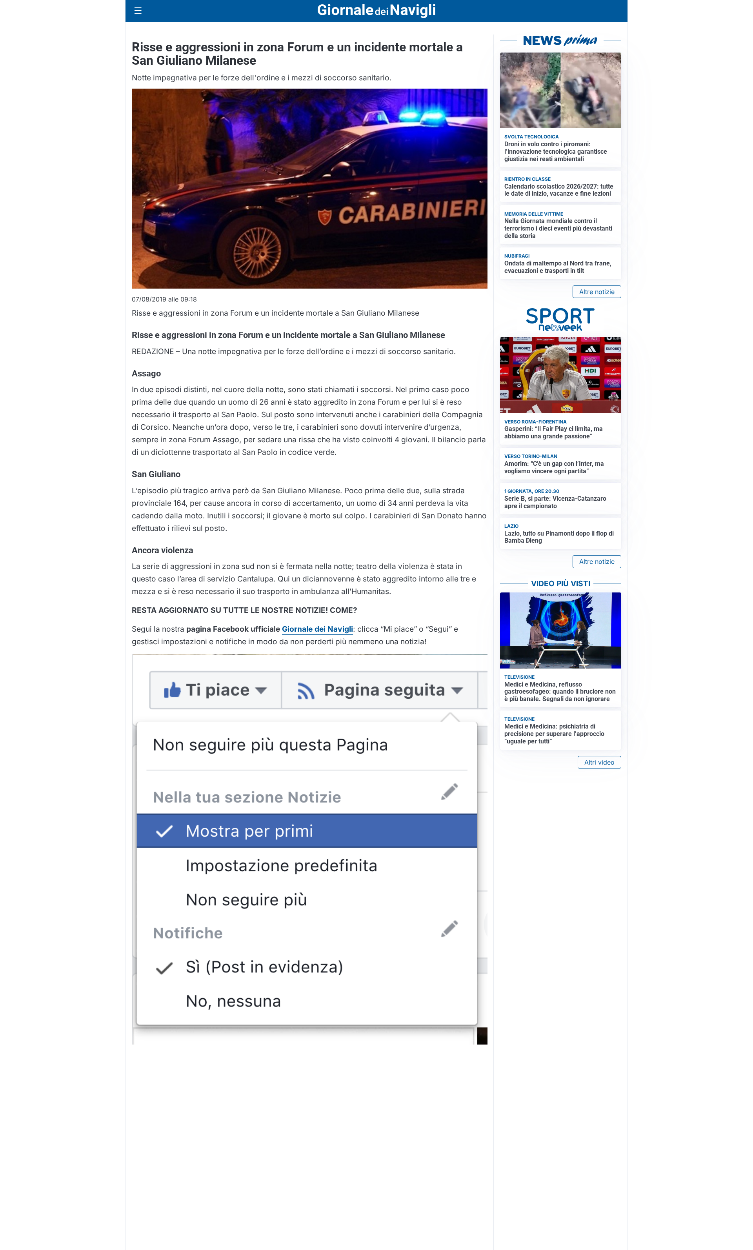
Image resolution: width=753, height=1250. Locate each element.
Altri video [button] (599, 762)
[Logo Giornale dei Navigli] (376, 11)
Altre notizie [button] (597, 292)
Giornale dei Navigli (317, 629)
